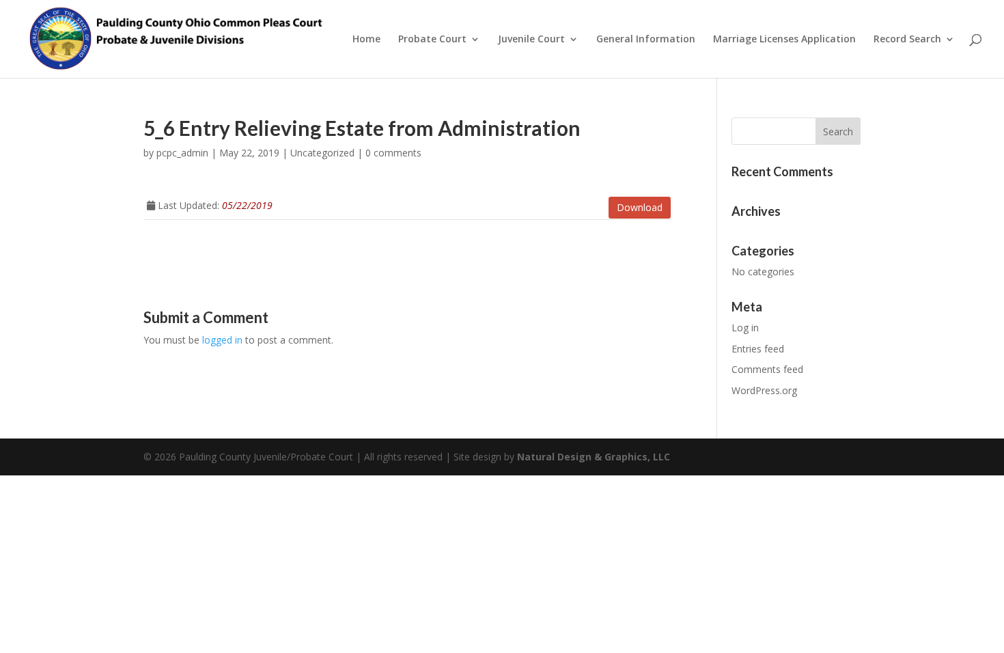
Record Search (907, 39)
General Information (645, 39)
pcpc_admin (182, 152)
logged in (222, 339)
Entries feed (757, 348)
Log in (745, 327)
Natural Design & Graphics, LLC (593, 456)
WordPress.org (764, 390)
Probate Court (432, 39)
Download (640, 207)
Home (366, 39)
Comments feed (767, 369)
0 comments (393, 152)
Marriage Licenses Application (784, 39)
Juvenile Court (531, 39)
